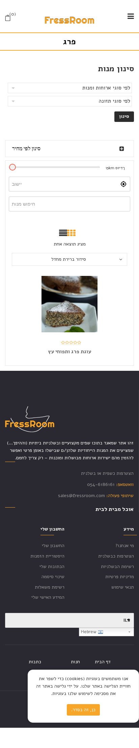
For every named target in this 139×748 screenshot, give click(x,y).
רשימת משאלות (49, 587)
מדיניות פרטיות (119, 576)
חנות (75, 662)
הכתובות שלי (51, 566)
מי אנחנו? (124, 545)
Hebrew (89, 632)
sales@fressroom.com (81, 495)
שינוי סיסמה (52, 576)
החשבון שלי (53, 545)
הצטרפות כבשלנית (116, 556)
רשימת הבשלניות (117, 566)
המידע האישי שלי (47, 597)
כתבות (35, 662)
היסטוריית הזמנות (47, 556)
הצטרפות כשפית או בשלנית (107, 473)
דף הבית (103, 662)
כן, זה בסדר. (83, 709)
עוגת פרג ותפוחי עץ (69, 351)
